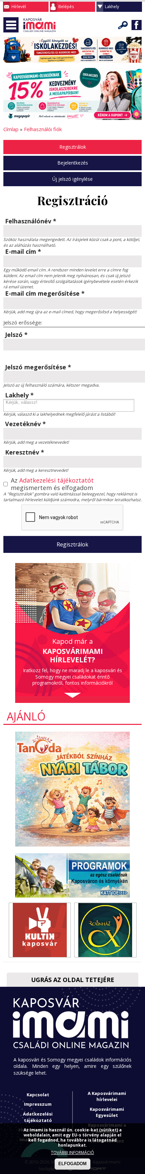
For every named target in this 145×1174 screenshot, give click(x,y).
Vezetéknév (25, 424)
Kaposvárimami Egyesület (107, 1112)
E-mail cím (23, 251)
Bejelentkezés (72, 163)
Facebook (137, 25)
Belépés (66, 6)
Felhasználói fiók (43, 129)
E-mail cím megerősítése (45, 293)
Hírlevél (18, 6)
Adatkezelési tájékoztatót (56, 480)
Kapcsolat (38, 1095)
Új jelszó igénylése (72, 179)
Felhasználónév (30, 221)
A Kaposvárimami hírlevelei (107, 1096)
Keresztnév (24, 452)
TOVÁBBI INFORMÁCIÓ (72, 1152)
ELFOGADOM (72, 1163)
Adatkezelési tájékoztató (38, 1117)
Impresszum (38, 1104)
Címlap (11, 129)
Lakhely (112, 6)
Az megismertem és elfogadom (52, 484)
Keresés (123, 25)
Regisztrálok (72, 147)
